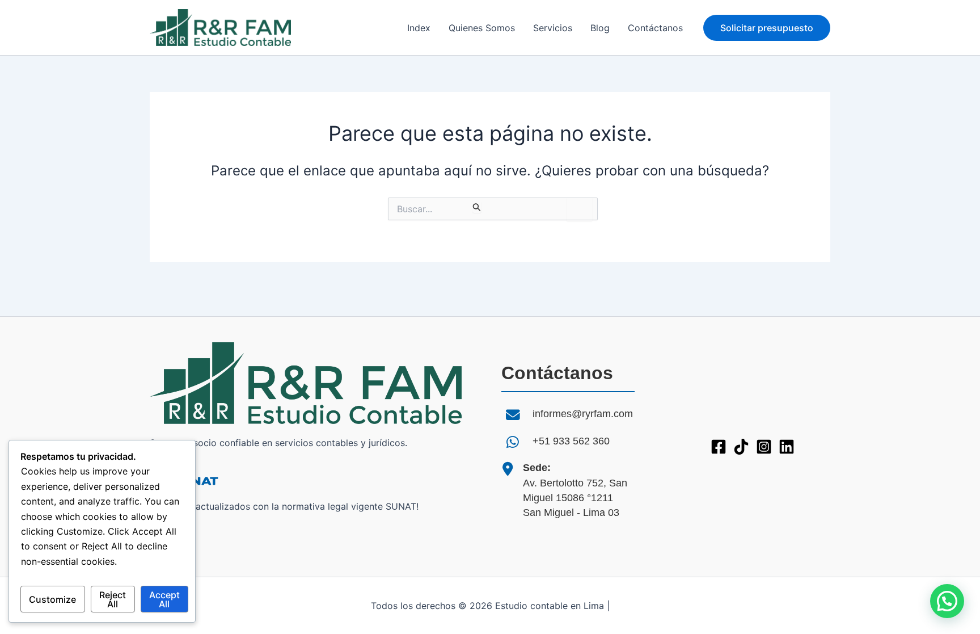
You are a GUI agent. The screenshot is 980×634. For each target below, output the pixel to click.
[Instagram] (764, 447)
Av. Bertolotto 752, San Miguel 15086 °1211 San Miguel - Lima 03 (575, 490)
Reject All (112, 599)
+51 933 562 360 (571, 441)
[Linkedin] (787, 447)
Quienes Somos (482, 27)
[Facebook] (718, 447)
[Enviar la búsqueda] (476, 207)
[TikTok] (741, 447)
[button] (766, 28)
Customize (52, 599)
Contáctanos (655, 27)
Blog (600, 27)
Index (418, 27)
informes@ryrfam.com (583, 413)
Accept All (164, 599)
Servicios (552, 27)
